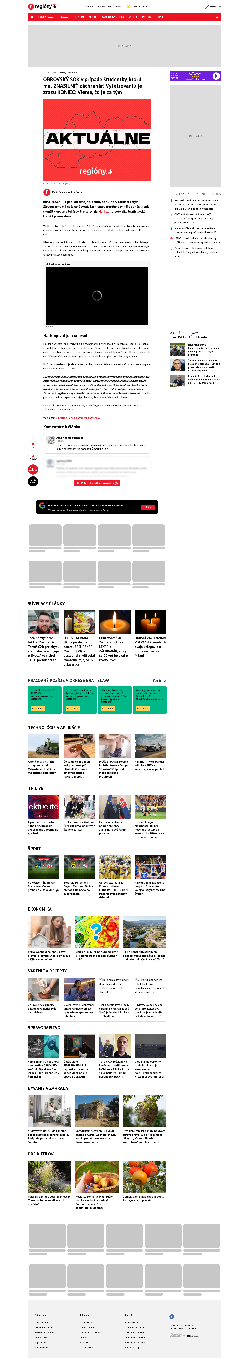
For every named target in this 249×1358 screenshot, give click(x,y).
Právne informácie (43, 1322)
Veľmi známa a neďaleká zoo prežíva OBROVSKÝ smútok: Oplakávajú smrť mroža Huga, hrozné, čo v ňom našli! (43, 1069)
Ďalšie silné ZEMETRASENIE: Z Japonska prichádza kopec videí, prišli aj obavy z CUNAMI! (76, 1069)
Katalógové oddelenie (134, 1337)
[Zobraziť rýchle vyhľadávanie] (217, 17)
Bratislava (45, 17)
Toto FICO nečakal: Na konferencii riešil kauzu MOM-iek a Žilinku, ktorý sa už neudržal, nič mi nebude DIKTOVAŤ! (114, 1069)
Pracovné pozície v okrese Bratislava (69, 680)
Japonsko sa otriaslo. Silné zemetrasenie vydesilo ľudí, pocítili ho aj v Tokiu (43, 827)
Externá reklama (87, 1327)
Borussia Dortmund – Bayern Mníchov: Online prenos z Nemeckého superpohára (78, 888)
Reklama (84, 1315)
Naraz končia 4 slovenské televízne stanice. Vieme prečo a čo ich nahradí (195, 230)
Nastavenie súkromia (44, 1332)
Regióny (62, 72)
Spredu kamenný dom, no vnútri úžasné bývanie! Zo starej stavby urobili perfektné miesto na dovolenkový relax (95, 1136)
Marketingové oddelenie (135, 1342)
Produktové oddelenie (134, 1327)
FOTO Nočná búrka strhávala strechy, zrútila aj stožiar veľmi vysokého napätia (197, 240)
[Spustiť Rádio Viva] (195, 73)
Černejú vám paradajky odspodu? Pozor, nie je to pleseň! (143, 1198)
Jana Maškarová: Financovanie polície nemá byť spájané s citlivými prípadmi (203, 349)
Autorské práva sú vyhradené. (183, 1328)
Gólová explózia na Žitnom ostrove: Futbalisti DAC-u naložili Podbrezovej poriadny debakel (114, 890)
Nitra (92, 17)
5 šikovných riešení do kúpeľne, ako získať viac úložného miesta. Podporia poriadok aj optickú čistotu (48, 1136)
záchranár (81, 417)
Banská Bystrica (112, 17)
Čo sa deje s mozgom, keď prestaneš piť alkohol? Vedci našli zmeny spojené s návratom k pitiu (77, 769)
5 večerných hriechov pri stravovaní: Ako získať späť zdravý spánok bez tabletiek (79, 1010)
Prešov (147, 17)
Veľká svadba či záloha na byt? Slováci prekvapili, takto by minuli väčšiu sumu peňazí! (49, 955)
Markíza (103, 211)
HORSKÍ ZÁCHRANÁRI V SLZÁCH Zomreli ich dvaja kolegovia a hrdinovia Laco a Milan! (150, 647)
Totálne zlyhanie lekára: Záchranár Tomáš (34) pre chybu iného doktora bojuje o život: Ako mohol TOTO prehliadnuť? (43, 649)
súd (73, 417)
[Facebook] (171, 1317)
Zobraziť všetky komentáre (99, 483)
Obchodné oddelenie (134, 1332)
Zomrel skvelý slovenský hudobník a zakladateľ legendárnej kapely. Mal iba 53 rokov (196, 252)
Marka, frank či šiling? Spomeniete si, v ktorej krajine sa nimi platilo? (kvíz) (96, 955)
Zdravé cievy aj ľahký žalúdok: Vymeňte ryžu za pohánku (42, 1008)
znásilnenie (94, 417)
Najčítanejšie (181, 194)
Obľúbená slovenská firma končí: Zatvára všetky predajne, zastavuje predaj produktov (194, 218)
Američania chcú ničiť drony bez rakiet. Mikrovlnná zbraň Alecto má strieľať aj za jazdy (43, 767)
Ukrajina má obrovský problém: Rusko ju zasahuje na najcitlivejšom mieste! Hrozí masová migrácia (149, 1069)
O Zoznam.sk (42, 1315)
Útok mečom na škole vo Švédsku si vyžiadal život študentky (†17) (79, 825)
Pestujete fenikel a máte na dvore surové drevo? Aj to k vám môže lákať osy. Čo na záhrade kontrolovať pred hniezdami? (144, 1136)
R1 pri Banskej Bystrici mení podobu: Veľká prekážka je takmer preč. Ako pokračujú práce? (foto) (144, 955)
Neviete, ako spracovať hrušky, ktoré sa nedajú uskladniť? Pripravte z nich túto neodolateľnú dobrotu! (94, 1202)
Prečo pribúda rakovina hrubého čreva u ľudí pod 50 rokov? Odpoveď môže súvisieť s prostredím (114, 769)
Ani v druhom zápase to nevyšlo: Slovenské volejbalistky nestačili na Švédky (150, 888)
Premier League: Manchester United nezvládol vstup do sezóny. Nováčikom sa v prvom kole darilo (149, 829)
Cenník (83, 1337)
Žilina (133, 17)
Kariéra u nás (41, 1337)
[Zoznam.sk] (178, 1336)
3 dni (201, 194)
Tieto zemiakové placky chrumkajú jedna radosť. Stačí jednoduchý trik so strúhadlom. (114, 1010)
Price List (84, 1342)
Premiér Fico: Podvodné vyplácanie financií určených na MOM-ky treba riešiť (204, 380)
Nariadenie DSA (42, 1347)
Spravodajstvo (131, 1322)
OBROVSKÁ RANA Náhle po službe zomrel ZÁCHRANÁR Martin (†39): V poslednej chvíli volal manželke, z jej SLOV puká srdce (79, 651)
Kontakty (129, 1315)
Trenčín (78, 17)
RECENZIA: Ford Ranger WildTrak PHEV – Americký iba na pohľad (149, 765)
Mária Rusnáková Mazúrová (67, 192)
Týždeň (215, 194)
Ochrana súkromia (43, 1327)
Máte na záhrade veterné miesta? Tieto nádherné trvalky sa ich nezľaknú (49, 1200)
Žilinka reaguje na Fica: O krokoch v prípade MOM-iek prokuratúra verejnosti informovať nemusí (204, 365)
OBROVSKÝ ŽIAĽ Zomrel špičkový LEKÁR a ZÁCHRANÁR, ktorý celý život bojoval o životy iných (113, 649)
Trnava (63, 17)
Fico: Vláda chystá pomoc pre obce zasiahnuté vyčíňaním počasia (112, 827)
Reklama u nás (86, 1322)
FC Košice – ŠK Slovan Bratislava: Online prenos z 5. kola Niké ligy (43, 886)
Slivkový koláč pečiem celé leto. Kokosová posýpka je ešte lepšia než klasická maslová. (148, 1010)
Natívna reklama (87, 1347)
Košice (161, 17)
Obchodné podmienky (90, 1332)
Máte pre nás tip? (132, 1347)
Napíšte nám (41, 1342)
